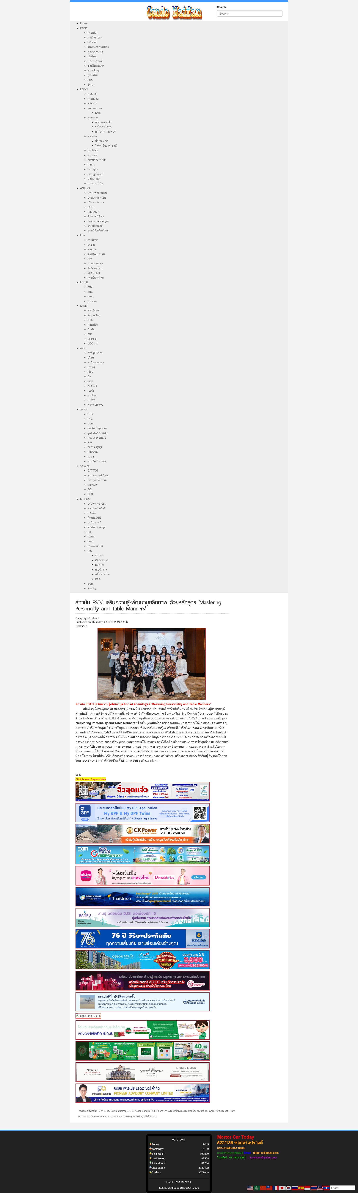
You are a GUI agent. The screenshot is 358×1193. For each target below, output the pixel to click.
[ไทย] (314, 1187)
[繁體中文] (269, 1187)
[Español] (301, 1187)
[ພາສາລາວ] (327, 1187)
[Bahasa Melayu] (320, 1187)
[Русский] (295, 1187)
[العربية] (257, 1187)
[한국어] (288, 1187)
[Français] (276, 1187)
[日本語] (282, 1187)
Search (221, 7)
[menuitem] (83, 23)
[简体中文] (263, 1187)
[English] (250, 1187)
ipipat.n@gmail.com (266, 1153)
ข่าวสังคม (93, 618)
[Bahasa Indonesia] (307, 1187)
